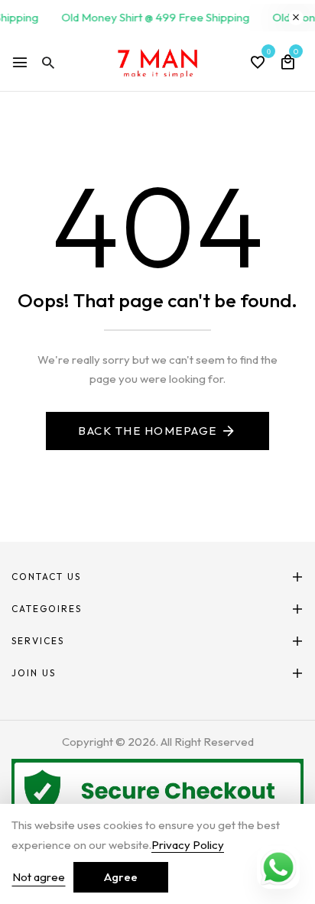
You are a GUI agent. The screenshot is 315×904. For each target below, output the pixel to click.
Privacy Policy (187, 845)
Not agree (38, 877)
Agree (121, 877)
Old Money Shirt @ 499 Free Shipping (153, 17)
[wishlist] (257, 63)
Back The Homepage (147, 430)
